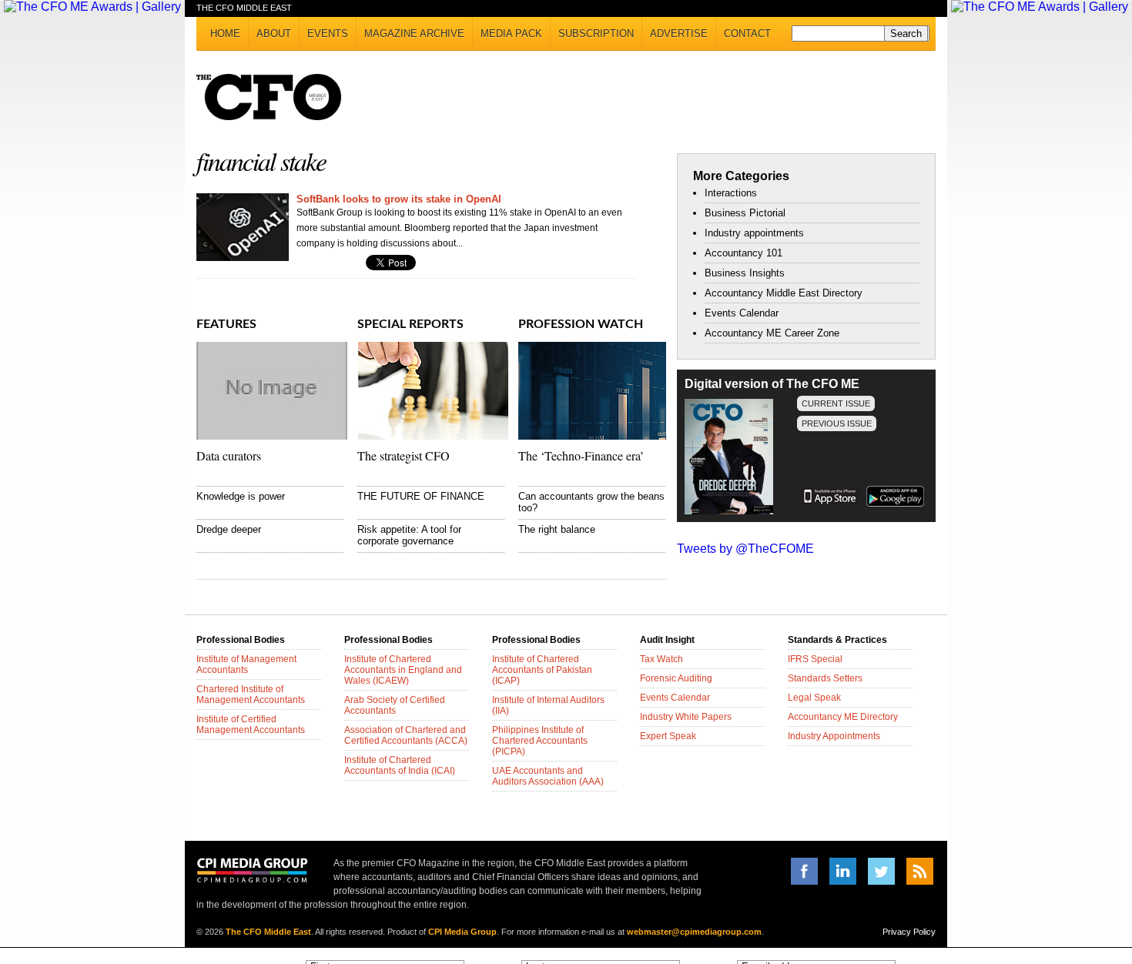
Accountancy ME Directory (843, 716)
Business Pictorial (745, 213)
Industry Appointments (834, 736)
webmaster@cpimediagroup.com (694, 931)
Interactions (731, 193)
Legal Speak (814, 697)
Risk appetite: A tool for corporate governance (409, 535)
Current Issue (836, 403)
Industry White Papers (686, 716)
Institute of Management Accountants (246, 664)
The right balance (556, 529)
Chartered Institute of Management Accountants (250, 694)
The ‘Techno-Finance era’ (581, 455)
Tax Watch (661, 659)
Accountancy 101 (743, 253)
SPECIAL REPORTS (410, 324)
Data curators (228, 455)
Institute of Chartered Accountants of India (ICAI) (399, 765)
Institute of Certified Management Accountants (250, 724)
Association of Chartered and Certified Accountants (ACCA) (405, 735)
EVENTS (327, 33)
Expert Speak (668, 736)
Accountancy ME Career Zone (772, 333)
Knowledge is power (240, 496)
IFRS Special (815, 659)
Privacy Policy (909, 931)
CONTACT (747, 33)
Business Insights (745, 273)
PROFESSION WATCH (580, 324)
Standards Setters (825, 678)
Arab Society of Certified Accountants (394, 705)
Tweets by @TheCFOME (745, 548)
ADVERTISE (679, 33)
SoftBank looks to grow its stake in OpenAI (398, 199)
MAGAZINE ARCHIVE (414, 33)
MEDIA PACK (511, 33)
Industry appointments (754, 233)
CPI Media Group (462, 931)
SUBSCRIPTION (596, 33)
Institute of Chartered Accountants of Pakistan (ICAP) (542, 670)
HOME (225, 33)
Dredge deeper (228, 529)
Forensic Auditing (676, 678)
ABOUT (273, 33)
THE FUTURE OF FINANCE (420, 496)
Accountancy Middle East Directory (783, 293)
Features (226, 324)
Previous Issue (837, 423)
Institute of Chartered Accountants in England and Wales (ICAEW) (403, 670)
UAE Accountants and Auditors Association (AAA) (548, 776)
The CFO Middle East (268, 931)
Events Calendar (742, 313)
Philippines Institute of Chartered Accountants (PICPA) (540, 741)
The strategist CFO (403, 455)
